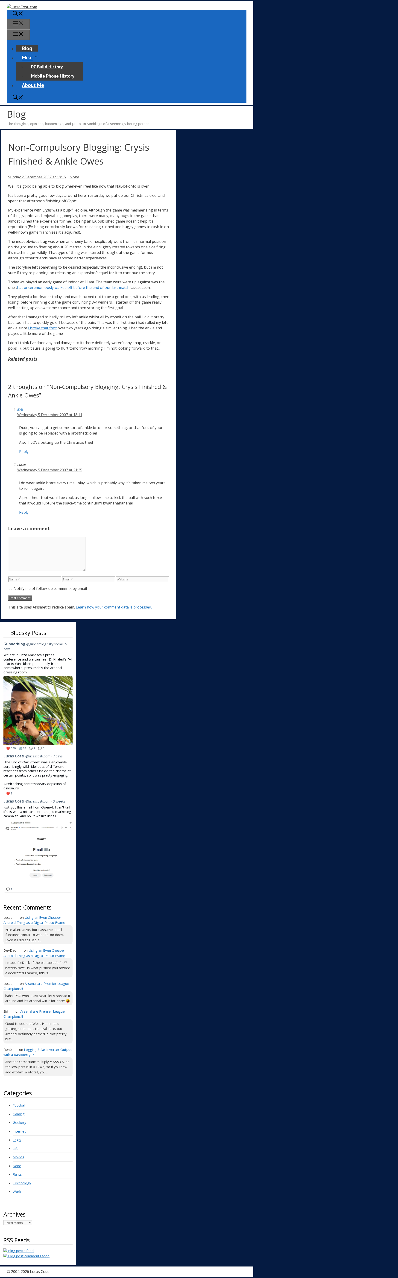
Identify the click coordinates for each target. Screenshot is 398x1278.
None (74, 177)
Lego (17, 1139)
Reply (24, 451)
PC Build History (47, 67)
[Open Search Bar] (18, 14)
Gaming (19, 1114)
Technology (22, 1183)
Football (19, 1105)
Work (17, 1191)
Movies (18, 1157)
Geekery (19, 1122)
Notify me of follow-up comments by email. (51, 588)
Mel (20, 409)
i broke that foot (42, 327)
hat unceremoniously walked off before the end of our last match (73, 287)
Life (15, 1148)
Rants (17, 1174)
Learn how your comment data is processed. (114, 607)
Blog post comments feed (28, 1256)
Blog (27, 48)
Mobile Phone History (52, 76)
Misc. (27, 57)
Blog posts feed (20, 1250)
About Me (33, 85)
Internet (19, 1131)
